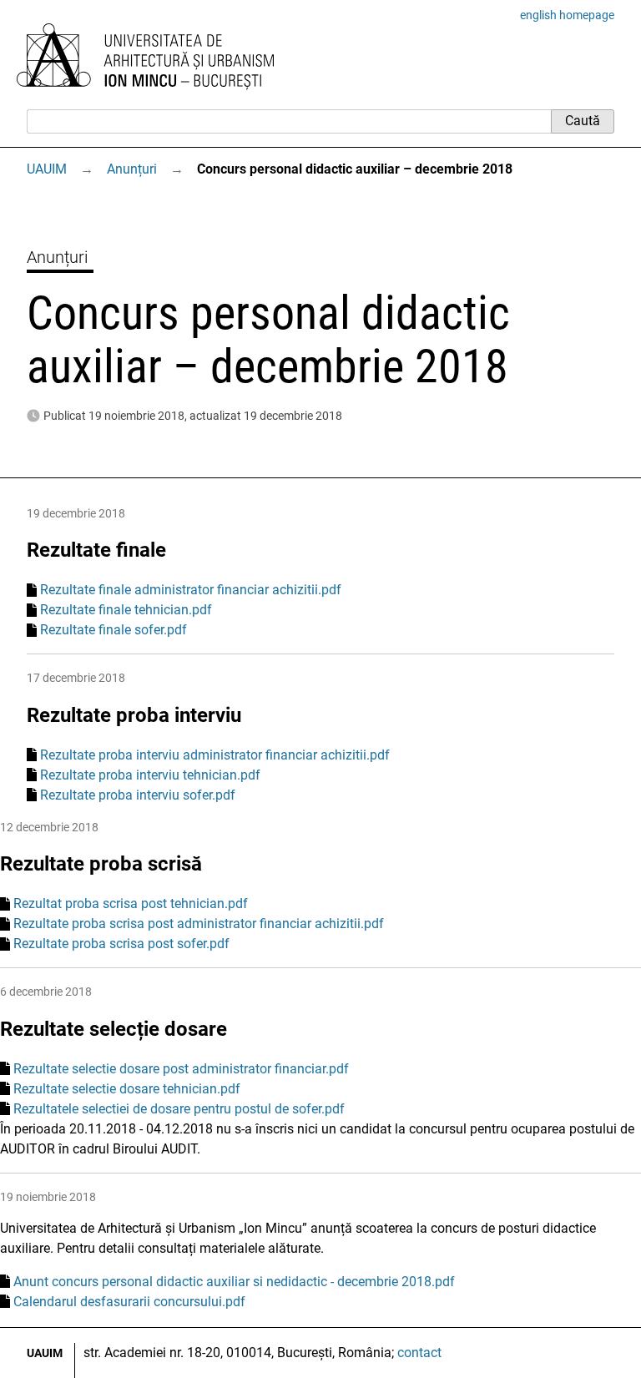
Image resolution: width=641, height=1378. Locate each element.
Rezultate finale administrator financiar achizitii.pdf (190, 590)
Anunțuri (132, 169)
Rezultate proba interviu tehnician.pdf (150, 775)
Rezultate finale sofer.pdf (113, 630)
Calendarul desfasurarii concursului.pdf (129, 1302)
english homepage (567, 15)
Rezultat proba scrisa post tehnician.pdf (130, 903)
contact (419, 1352)
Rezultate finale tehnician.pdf (126, 610)
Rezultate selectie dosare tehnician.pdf (126, 1089)
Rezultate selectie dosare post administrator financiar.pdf (181, 1069)
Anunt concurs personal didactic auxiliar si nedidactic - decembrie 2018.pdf (234, 1282)
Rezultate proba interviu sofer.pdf (137, 795)
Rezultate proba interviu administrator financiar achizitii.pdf (215, 755)
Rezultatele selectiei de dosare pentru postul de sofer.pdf (179, 1109)
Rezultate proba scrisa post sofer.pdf (121, 943)
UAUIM (47, 169)
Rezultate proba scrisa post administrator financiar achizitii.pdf (198, 923)
